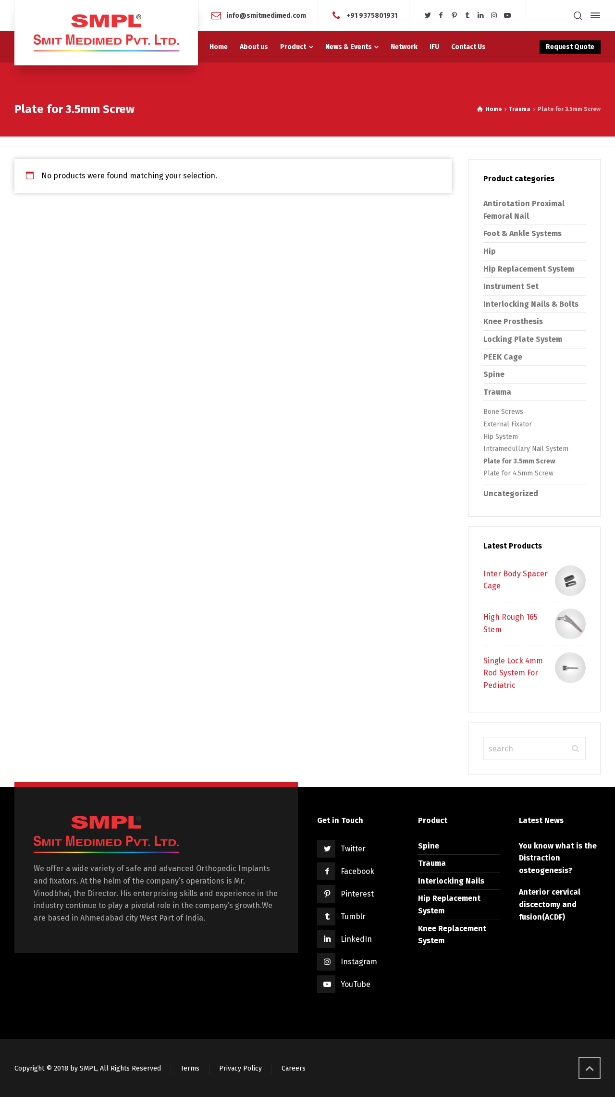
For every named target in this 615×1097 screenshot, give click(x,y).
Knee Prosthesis (513, 321)
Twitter (353, 848)
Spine (493, 374)
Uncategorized (510, 493)
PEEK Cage (502, 357)
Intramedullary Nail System (525, 449)
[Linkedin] (481, 16)
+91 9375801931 (371, 15)
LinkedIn (356, 939)
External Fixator (507, 424)
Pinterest (357, 893)
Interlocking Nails (451, 880)
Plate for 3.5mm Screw (519, 461)
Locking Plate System (522, 339)
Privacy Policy (240, 1068)
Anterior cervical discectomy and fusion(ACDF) (549, 904)
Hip (489, 251)
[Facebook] (441, 16)
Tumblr (353, 916)
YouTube (355, 984)
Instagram (359, 961)
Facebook (357, 871)
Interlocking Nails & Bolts (530, 304)
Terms (190, 1068)
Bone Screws (503, 412)
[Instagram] (494, 16)
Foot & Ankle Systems (522, 233)
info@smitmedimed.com (266, 15)
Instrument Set (511, 286)
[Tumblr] (467, 16)
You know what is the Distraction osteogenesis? (558, 858)
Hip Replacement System (528, 269)
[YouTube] (507, 16)
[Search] (578, 15)
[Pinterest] (454, 16)
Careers (294, 1068)
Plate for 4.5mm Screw (518, 473)
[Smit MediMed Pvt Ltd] (106, 32)
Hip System (500, 437)
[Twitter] (427, 16)
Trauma (519, 109)
